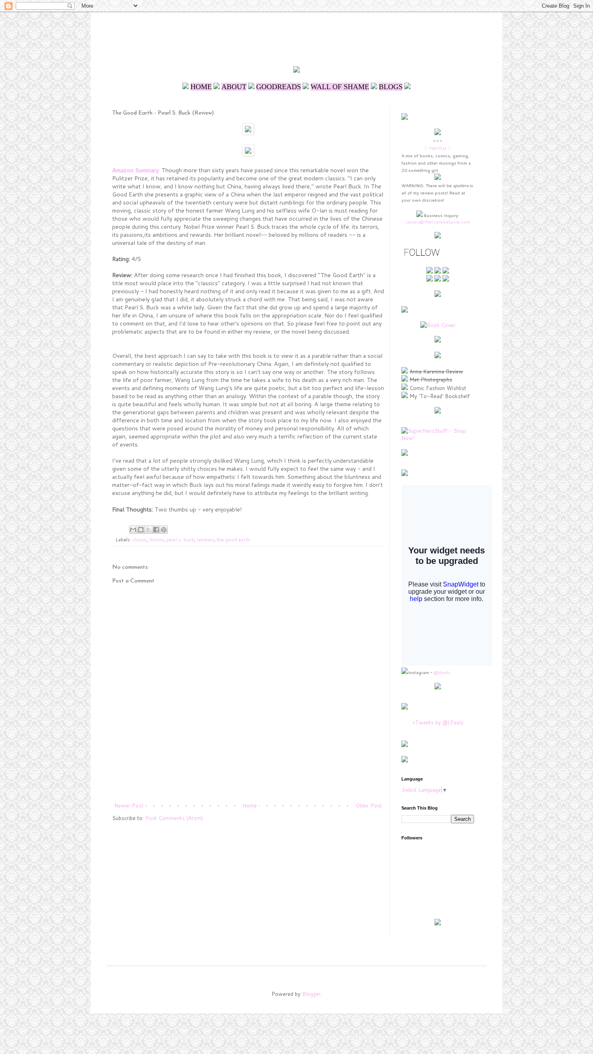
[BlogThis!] (141, 530)
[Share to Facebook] (156, 530)
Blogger (311, 994)
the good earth (233, 539)
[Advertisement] (298, 34)
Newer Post (129, 805)
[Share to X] (148, 530)
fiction (156, 539)
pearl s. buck (180, 539)
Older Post (369, 805)
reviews (205, 539)
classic (139, 539)
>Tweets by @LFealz (438, 722)
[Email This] (133, 530)
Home (249, 805)
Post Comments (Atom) (174, 818)
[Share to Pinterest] (164, 530)
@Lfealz (442, 672)
